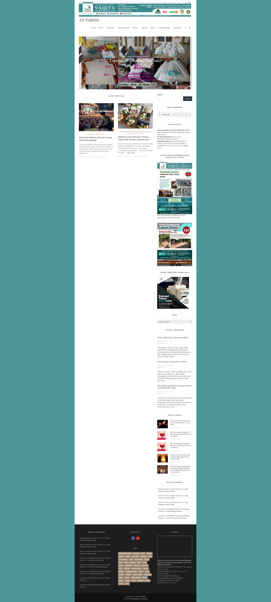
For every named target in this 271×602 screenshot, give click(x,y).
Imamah (132, 562)
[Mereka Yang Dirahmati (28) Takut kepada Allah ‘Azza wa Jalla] (162, 424)
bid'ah (128, 556)
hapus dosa (138, 559)
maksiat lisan (136, 568)
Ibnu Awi (83, 157)
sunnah (127, 580)
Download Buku (164, 28)
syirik (134, 580)
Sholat (144, 578)
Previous (82, 63)
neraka (145, 568)
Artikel (135, 28)
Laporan (144, 28)
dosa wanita (123, 559)
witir (127, 584)
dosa (150, 556)
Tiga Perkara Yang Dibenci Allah (172, 361)
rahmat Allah (137, 574)
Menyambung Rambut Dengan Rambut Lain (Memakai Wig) (174, 386)
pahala (121, 571)
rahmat (128, 574)
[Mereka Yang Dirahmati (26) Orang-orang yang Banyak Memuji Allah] (162, 458)
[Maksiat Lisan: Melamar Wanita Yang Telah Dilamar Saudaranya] (135, 117)
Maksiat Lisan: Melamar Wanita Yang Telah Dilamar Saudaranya (133, 138)
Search (159, 95)
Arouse (145, 599)
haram (146, 559)
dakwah (143, 556)
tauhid (147, 580)
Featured (127, 56)
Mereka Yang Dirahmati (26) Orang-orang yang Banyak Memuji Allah (180, 457)
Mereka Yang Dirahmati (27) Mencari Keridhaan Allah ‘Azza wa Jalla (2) (181, 434)
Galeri (152, 28)
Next (188, 63)
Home (93, 28)
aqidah (121, 556)
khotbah (137, 565)
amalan (149, 553)
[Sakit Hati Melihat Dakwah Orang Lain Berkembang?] (96, 118)
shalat (127, 578)
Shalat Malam (135, 578)
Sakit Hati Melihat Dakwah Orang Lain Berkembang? (95, 138)
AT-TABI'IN (89, 20)
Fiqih (127, 131)
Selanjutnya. (161, 135)
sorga (121, 580)
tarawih (140, 580)
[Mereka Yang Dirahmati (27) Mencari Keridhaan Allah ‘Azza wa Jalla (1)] (161, 447)
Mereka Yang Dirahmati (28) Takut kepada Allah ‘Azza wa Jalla (180, 423)
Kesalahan (128, 565)
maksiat (127, 568)
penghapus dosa (131, 571)
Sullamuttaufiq (137, 133)
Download (176, 28)
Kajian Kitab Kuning (137, 131)
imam (126, 562)
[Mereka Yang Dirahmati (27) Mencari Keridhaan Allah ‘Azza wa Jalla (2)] (161, 435)
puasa (141, 571)
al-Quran (136, 553)
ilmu (120, 562)
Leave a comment (101, 157)
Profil (100, 28)
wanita (121, 584)
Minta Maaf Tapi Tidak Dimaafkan (172, 337)
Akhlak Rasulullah (125, 553)
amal (142, 553)
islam (144, 562)
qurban (121, 574)
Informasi (110, 28)
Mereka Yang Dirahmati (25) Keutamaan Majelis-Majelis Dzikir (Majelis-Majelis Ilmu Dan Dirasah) (180, 469)
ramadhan (147, 574)
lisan (120, 568)
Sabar (121, 578)
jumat (121, 565)
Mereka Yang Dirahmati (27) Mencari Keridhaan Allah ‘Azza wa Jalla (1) (181, 445)
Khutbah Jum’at (124, 28)
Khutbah (145, 565)
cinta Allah (135, 556)
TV (186, 28)
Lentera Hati (99, 134)
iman (139, 562)
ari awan (161, 509)
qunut (147, 571)
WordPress (135, 599)
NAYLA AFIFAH (163, 496)
